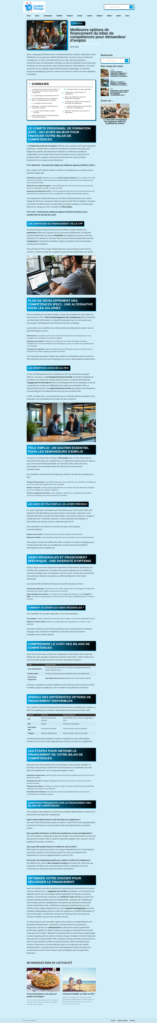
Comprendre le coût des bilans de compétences (75, 93)
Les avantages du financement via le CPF (46, 95)
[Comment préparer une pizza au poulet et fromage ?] (43, 980)
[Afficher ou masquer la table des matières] (71, 84)
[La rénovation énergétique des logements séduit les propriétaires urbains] (115, 111)
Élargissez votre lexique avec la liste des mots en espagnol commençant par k (119, 93)
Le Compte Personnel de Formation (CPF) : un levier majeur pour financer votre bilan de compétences (45, 90)
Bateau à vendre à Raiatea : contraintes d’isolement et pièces (118, 83)
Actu (65, 990)
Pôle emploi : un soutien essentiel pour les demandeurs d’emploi (45, 107)
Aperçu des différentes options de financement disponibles (75, 97)
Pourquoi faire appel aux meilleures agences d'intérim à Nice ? (68, 165)
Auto (111, 80)
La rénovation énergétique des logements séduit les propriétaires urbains (115, 121)
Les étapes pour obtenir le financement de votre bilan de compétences (78, 102)
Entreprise (77, 23)
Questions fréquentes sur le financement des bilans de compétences (79, 107)
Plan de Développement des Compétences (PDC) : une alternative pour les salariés (45, 99)
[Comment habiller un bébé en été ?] (79, 980)
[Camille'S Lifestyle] (34, 7)
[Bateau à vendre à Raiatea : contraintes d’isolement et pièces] (105, 82)
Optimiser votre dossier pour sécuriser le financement (77, 111)
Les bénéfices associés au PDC (43, 103)
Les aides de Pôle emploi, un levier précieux (44, 111)
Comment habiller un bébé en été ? (79, 994)
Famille (112, 70)
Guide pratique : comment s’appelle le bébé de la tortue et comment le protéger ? (119, 74)
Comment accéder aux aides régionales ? (79, 89)
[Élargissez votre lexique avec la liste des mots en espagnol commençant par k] (105, 92)
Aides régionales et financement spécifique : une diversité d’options (45, 116)
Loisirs (30, 990)
